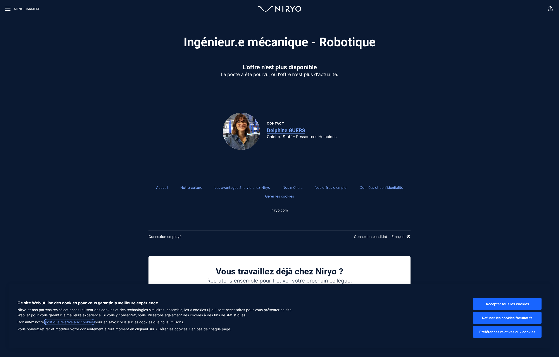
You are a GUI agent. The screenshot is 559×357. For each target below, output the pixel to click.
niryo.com (279, 210)
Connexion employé (164, 236)
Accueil (162, 187)
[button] (550, 9)
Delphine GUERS (286, 130)
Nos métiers (292, 187)
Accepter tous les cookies (507, 304)
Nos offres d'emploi (331, 187)
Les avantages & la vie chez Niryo (242, 187)
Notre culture (191, 187)
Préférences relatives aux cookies (507, 332)
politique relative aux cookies (69, 322)
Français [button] (401, 236)
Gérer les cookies (279, 196)
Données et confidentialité (381, 187)
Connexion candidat (370, 236)
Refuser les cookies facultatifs (507, 318)
